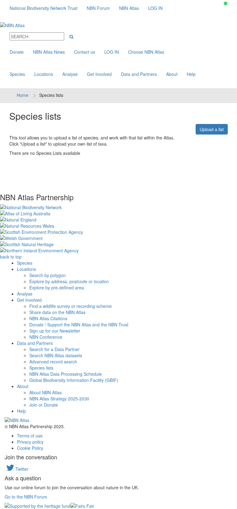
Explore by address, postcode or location (69, 281)
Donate (17, 52)
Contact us (84, 52)
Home (22, 95)
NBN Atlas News (49, 52)
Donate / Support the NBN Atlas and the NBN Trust (78, 324)
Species (17, 74)
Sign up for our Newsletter (54, 331)
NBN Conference (45, 337)
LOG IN (155, 8)
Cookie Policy (30, 448)
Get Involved (99, 74)
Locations (43, 74)
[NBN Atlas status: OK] (225, 3)
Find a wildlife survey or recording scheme (70, 306)
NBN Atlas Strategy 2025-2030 (59, 398)
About (171, 74)
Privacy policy (30, 442)
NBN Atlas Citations (48, 318)
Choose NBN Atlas (146, 52)
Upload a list (212, 129)
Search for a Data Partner (54, 349)
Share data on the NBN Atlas (57, 312)
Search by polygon (47, 275)
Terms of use (30, 435)
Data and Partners (139, 74)
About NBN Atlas (45, 392)
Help (191, 74)
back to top (11, 257)
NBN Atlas (129, 8)
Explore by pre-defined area (56, 287)
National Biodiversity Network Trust (43, 8)
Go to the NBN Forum (26, 497)
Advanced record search (53, 361)
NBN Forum (98, 8)
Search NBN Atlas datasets (55, 355)
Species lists (41, 368)
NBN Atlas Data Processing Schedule (65, 374)
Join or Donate (43, 405)
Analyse (70, 74)
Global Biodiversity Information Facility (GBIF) (73, 380)
